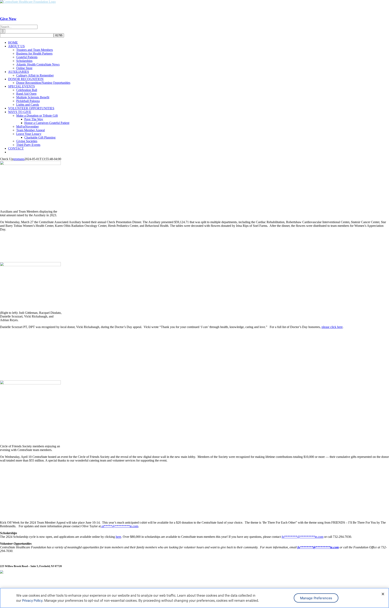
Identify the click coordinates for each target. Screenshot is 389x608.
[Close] (383, 594)
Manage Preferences (316, 598)
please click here (332, 327)
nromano (19, 159)
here (118, 536)
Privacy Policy (32, 600)
